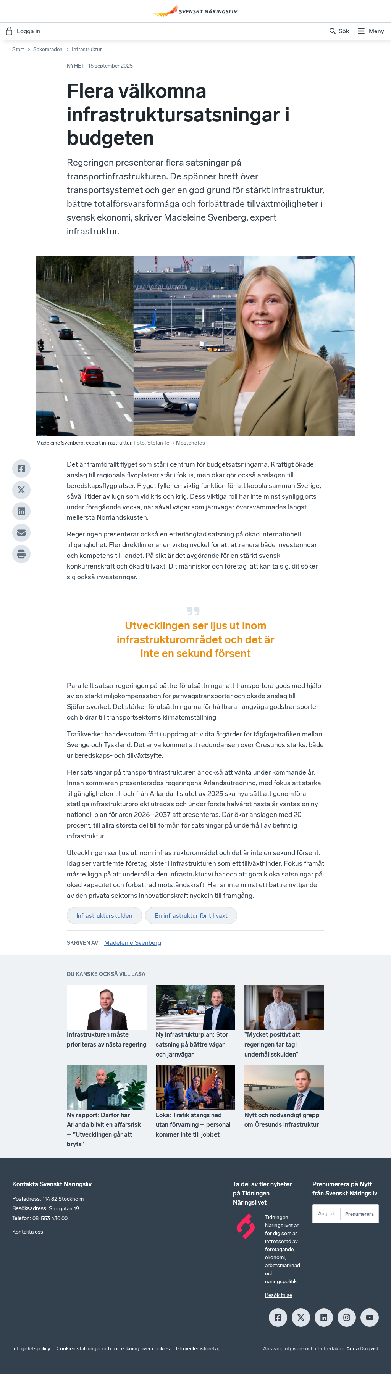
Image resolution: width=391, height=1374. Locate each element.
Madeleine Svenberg (132, 942)
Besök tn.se (278, 1295)
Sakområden (48, 49)
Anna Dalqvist (362, 1348)
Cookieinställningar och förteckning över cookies (113, 1348)
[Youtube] (369, 1317)
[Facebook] (21, 468)
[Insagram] (347, 1317)
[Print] (21, 554)
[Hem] (195, 11)
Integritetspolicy (31, 1348)
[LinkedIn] (21, 511)
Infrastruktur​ (87, 49)
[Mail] (21, 533)
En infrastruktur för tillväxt (191, 915)
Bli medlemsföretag (198, 1348)
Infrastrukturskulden (104, 915)
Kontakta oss (27, 1232)
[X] (21, 490)
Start (18, 49)
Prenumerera (359, 1214)
